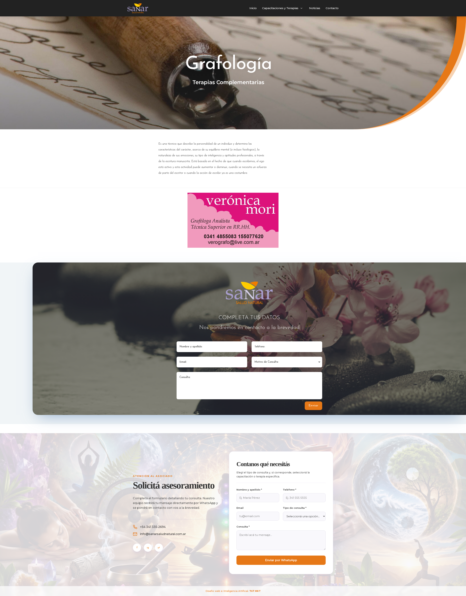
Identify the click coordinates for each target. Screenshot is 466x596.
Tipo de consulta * (294, 508)
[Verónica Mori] (233, 247)
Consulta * (243, 526)
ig (148, 547)
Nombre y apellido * (249, 489)
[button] (301, 8)
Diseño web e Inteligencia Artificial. (233, 590)
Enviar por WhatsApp (281, 560)
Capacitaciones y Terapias (280, 8)
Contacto (332, 8)
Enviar (313, 405)
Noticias (314, 8)
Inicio (253, 8)
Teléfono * (289, 489)
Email (240, 508)
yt (159, 547)
